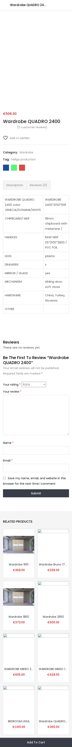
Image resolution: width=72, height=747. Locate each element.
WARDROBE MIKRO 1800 (53, 669)
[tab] (15, 185)
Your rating (12, 385)
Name (8, 443)
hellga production (23, 159)
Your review (12, 392)
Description (14, 185)
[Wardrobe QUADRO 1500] (53, 701)
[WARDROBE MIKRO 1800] (53, 649)
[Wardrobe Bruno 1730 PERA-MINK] (53, 544)
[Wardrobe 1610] (18, 544)
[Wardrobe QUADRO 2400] (6, 168)
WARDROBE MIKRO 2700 (18, 669)
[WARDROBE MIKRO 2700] (18, 649)
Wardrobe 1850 (18, 617)
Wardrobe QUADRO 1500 (53, 721)
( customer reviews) (32, 127)
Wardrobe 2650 (53, 617)
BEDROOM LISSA (18, 721)
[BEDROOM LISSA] (18, 701)
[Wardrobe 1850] (18, 597)
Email (8, 461)
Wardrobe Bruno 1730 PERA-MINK (53, 564)
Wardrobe (26, 152)
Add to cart (36, 742)
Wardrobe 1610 (19, 564)
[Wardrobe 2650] (53, 597)
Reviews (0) (38, 185)
